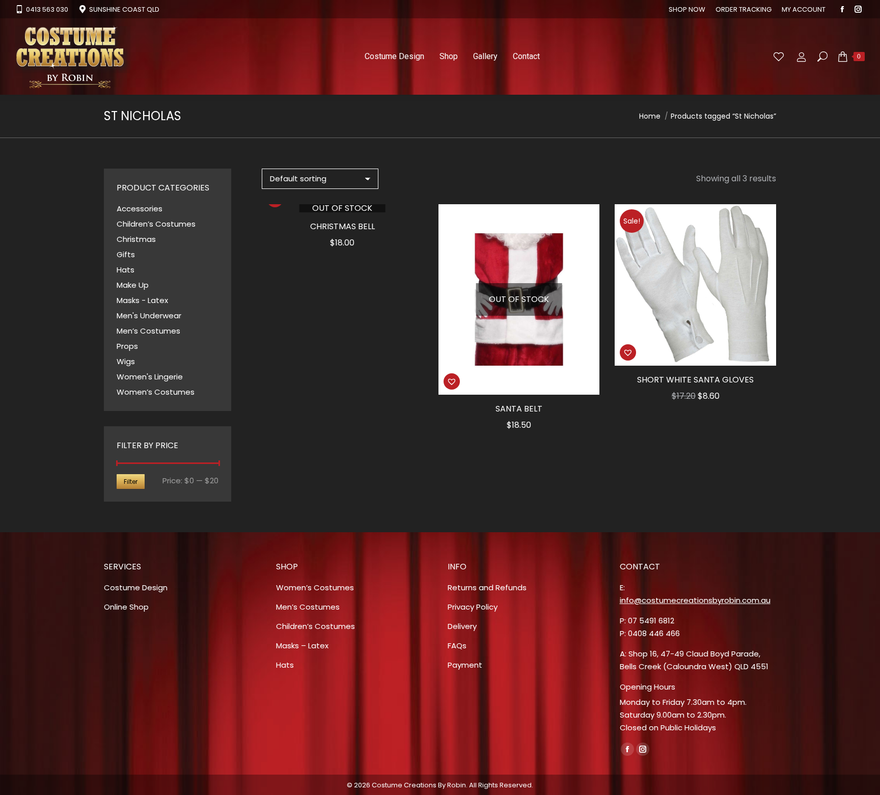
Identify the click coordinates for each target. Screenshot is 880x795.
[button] (452, 381)
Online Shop (126, 606)
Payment (465, 665)
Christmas (136, 239)
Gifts (126, 254)
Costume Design (136, 587)
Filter (131, 481)
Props (127, 346)
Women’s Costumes (156, 392)
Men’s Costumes (148, 330)
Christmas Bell (342, 226)
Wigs (126, 361)
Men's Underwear (149, 315)
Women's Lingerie (150, 376)
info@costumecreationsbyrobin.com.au (695, 600)
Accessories (139, 208)
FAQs (457, 645)
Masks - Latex (142, 300)
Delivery (462, 626)
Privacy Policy (473, 606)
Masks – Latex (302, 645)
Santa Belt (519, 409)
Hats (125, 269)
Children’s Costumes (156, 223)
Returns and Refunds (487, 587)
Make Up (133, 285)
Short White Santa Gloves (695, 380)
